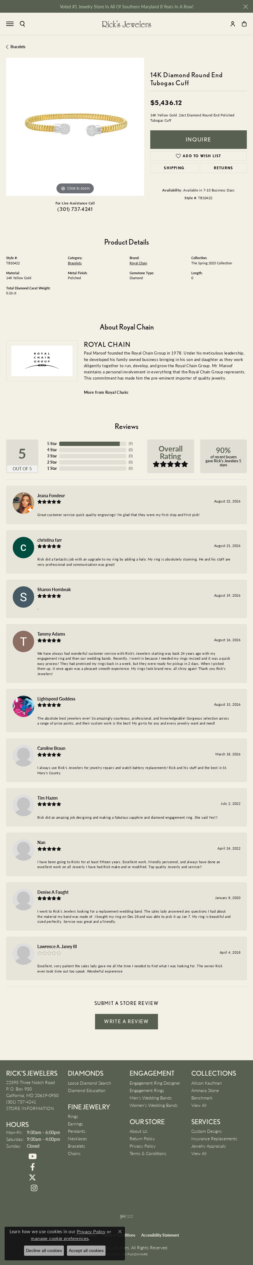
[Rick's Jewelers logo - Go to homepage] (126, 23)
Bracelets (17, 46)
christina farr (49, 540)
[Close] (245, 7)
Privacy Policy (143, 1146)
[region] (75, 127)
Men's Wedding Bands (151, 1098)
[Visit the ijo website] (127, 1216)
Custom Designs (206, 1131)
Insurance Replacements (214, 1138)
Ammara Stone (205, 1090)
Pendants (76, 1131)
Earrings (75, 1123)
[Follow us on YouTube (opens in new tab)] (32, 1156)
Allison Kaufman (206, 1083)
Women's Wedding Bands (154, 1105)
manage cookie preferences (60, 1238)
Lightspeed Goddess (56, 699)
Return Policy (142, 1138)
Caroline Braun (51, 748)
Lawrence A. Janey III (57, 946)
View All (198, 1105)
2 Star (52, 462)
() (131, 443)
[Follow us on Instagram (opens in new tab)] (34, 1188)
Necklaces (77, 1138)
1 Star (52, 468)
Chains (74, 1153)
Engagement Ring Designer (155, 1083)
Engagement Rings (147, 1090)
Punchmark (137, 1254)
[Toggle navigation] (10, 23)
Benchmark (202, 1098)
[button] (22, 24)
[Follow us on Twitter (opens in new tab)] (32, 1177)
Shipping (174, 168)
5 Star (52, 443)
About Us (138, 1131)
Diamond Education (87, 1090)
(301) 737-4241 (75, 209)
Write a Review (126, 1021)
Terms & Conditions (148, 1153)
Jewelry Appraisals (208, 1146)
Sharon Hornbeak (54, 589)
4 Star (52, 449)
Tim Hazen (47, 798)
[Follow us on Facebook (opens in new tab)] (32, 1167)
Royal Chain (138, 263)
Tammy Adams (51, 634)
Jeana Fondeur (51, 495)
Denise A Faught (52, 892)
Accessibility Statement (160, 1235)
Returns (223, 168)
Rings (73, 1116)
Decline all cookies (44, 1250)
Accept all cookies (86, 1250)
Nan (41, 842)
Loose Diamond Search (89, 1083)
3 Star (52, 456)
